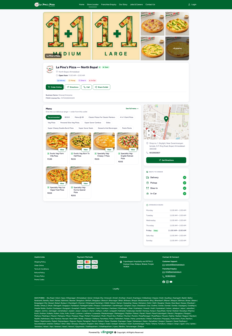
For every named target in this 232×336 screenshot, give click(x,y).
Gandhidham (106, 306)
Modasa (75, 316)
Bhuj (151, 300)
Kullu (67, 313)
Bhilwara (127, 300)
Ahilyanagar (70, 298)
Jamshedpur (62, 311)
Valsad (45, 326)
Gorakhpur (192, 306)
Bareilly (46, 300)
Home (81, 4)
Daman (119, 303)
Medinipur (46, 316)
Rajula (79, 321)
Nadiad (178, 316)
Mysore (165, 316)
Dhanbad (190, 303)
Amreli (115, 298)
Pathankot (119, 319)
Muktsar (120, 316)
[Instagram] (167, 282)
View (62, 150)
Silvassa (75, 324)
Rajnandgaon (63, 321)
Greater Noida (39, 308)
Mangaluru (179, 313)
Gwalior (83, 308)
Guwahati (75, 308)
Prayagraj (166, 319)
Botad (57, 303)
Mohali (87, 316)
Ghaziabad (141, 306)
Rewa (107, 321)
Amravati (107, 298)
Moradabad (95, 316)
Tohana (154, 324)
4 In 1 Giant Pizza (126, 117)
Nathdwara (45, 319)
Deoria (167, 303)
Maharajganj (119, 313)
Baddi (184, 298)
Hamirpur (104, 308)
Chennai (81, 303)
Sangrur (162, 321)
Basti (52, 300)
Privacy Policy (39, 276)
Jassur (77, 311)
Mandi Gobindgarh (159, 313)
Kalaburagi (130, 311)
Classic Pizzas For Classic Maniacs (102, 117)
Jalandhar (190, 308)
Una (187, 324)
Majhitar (128, 313)
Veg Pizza (51, 123)
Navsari (65, 319)
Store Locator (93, 4)
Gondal (167, 306)
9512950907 (154, 153)
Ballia (190, 298)
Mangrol (187, 313)
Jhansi (91, 311)
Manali (142, 313)
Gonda (161, 306)
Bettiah (88, 300)
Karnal (169, 311)
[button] (166, 119)
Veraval (71, 326)
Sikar (68, 324)
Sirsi (96, 324)
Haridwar (113, 308)
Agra (63, 298)
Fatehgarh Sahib (86, 306)
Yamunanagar (131, 326)
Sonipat (115, 324)
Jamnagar (53, 311)
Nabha (171, 316)
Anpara (155, 298)
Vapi (51, 326)
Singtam (90, 324)
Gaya (134, 306)
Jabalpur (175, 308)
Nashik (37, 319)
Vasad (64, 326)
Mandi (148, 313)
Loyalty (116, 289)
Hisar (130, 308)
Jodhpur (98, 311)
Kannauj (146, 311)
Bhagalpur (96, 300)
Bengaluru (80, 300)
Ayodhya (168, 298)
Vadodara (38, 326)
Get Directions (168, 160)
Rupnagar (122, 321)
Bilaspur (174, 300)
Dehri (149, 303)
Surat (130, 324)
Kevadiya (183, 311)
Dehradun (142, 303)
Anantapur (137, 298)
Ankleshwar (146, 298)
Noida (81, 319)
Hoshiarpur (138, 308)
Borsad (51, 303)
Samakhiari (153, 321)
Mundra (135, 316)
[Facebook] (163, 282)
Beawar (72, 300)
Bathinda (64, 300)
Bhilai (121, 300)
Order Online (56, 87)
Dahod (112, 303)
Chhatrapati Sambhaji (94, 303)
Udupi (176, 324)
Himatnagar (122, 308)
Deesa (135, 303)
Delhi (154, 303)
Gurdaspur (57, 308)
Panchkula (104, 319)
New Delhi (73, 319)
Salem (145, 321)
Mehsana (61, 316)
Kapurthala (161, 311)
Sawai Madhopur (180, 321)
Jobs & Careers (136, 4)
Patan (111, 319)
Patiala (126, 319)
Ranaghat (87, 321)
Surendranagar (138, 324)
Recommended (54, 117)
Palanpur (87, 319)
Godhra (154, 306)
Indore (168, 308)
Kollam (56, 313)
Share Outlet (103, 87)
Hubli (153, 308)
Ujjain (182, 324)
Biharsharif (159, 300)
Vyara (115, 326)
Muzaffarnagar (144, 316)
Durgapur (66, 306)
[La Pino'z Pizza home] (55, 4)
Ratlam (101, 321)
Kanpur (153, 311)
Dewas (183, 303)
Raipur (36, 321)
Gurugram (66, 308)
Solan (108, 324)
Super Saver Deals (86, 128)
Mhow (68, 316)
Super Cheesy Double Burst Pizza (61, 128)
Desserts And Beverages (107, 128)
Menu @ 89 (79, 117)
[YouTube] (171, 282)
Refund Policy (39, 273)
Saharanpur (137, 321)
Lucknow (79, 313)
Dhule (50, 306)
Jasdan (71, 311)
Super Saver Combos (93, 123)
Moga (81, 316)
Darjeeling (127, 303)
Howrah (146, 308)
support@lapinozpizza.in (174, 265)
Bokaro (194, 300)
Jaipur (182, 308)
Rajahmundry (46, 321)
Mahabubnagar (107, 313)
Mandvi (170, 313)
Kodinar (43, 313)
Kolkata (50, 313)
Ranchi (94, 321)
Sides (108, 123)
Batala (57, 300)
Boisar (188, 300)
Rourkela (113, 321)
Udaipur (170, 324)
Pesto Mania (127, 128)
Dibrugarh (57, 306)
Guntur (49, 308)
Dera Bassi (176, 303)
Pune (183, 319)
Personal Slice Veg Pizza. (70, 123)
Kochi (36, 313)
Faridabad (75, 306)
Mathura (37, 316)
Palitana (96, 319)
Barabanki (38, 300)
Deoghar (161, 303)
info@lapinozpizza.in (173, 272)
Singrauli (82, 324)
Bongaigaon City (40, 303)
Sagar (129, 321)
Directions (74, 87)
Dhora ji (44, 306)
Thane (148, 324)
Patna (133, 319)
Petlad (149, 319)
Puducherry (175, 319)
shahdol (50, 324)
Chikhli (106, 303)
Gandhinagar (118, 306)
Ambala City (98, 298)
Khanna (191, 311)
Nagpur (185, 316)
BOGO (67, 117)
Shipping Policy (40, 262)
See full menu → (132, 108)
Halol (98, 308)
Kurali (72, 313)
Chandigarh (72, 303)
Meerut (54, 316)
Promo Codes (39, 280)
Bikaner (167, 300)
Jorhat (105, 311)
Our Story (123, 4)
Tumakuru (162, 324)
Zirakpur (141, 326)
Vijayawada (79, 326)
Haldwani (91, 308)
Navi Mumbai (56, 319)
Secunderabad (40, 324)
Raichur (189, 319)
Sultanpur (122, 324)
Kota (62, 313)
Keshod (175, 311)
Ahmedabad (81, 298)
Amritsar (122, 298)
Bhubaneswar (143, 300)
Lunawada (96, 313)
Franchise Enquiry (108, 4)
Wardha (122, 326)
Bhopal (134, 300)
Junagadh (113, 311)
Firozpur (97, 306)
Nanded (193, 316)
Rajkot (54, 321)
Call (88, 87)
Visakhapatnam (92, 326)
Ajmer (90, 298)
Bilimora (181, 300)
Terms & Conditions (41, 269)
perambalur (140, 319)
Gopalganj (182, 306)
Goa (148, 306)
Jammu (45, 311)
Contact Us (150, 4)
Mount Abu (111, 316)
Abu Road (50, 298)
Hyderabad (160, 308)
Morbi (103, 316)
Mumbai (127, 316)
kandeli (139, 311)
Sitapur (102, 324)
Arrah (161, 298)
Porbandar (157, 319)
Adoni (57, 298)
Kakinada (121, 311)
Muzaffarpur (156, 316)
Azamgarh (177, 298)
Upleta (192, 324)
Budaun (64, 303)
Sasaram (169, 321)
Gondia (174, 306)
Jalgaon (37, 311)
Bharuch (105, 300)
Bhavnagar (113, 300)
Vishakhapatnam (105, 326)
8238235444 (170, 276)
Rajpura (73, 321)
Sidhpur (57, 324)
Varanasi (57, 326)
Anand (129, 298)
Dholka (37, 306)
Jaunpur (85, 311)
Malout (135, 313)
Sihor (63, 324)
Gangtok (127, 306)
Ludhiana (87, 313)
